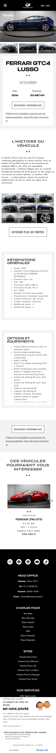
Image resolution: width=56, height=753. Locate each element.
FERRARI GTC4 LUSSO (28, 66)
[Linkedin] (28, 562)
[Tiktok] (46, 562)
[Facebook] (19, 562)
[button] (5, 5)
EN (48, 6)
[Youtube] (37, 562)
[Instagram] (10, 562)
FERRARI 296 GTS (29, 519)
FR (42, 6)
